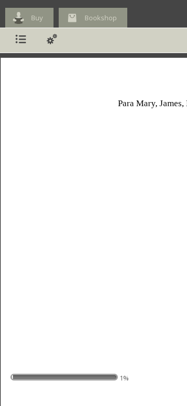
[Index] (20, 40)
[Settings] (52, 40)
